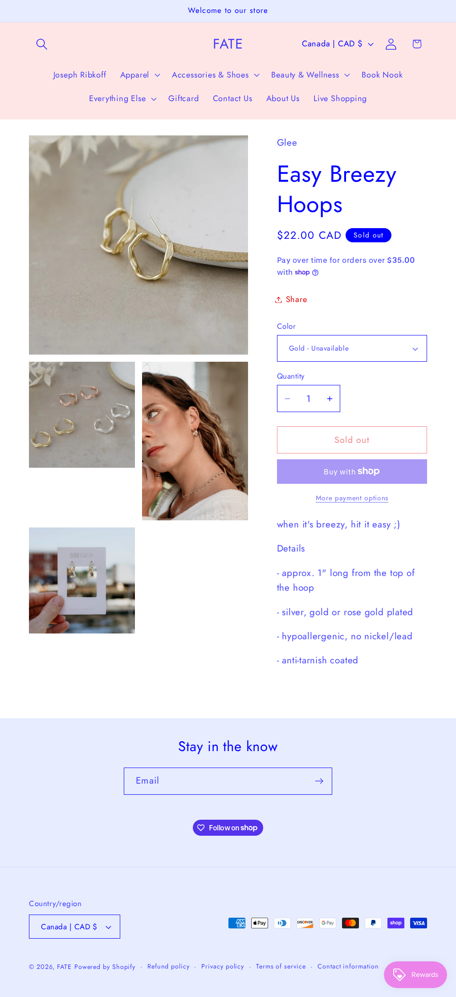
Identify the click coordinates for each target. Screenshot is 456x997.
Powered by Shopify (104, 966)
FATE (64, 966)
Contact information (348, 966)
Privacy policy (222, 966)
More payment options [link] (352, 498)
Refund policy (168, 966)
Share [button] (296, 299)
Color (286, 326)
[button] (41, 44)
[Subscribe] (319, 781)
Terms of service (281, 966)
